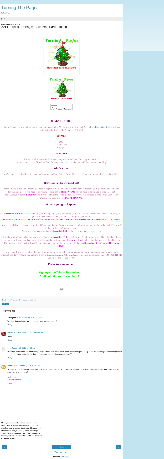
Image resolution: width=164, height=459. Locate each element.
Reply (9, 325)
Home (61, 447)
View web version (61, 452)
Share (6, 304)
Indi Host (11, 366)
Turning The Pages (20, 7)
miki (9, 348)
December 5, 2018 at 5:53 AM (28, 366)
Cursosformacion (14, 380)
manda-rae (12, 333)
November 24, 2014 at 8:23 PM (30, 333)
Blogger (66, 456)
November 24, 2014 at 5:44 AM (31, 318)
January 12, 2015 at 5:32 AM (23, 348)
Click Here (11, 377)
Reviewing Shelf (102, 126)
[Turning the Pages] (61, 102)
